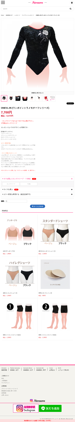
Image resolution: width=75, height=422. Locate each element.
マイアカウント (5, 382)
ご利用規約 (4, 380)
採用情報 (3, 393)
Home (2, 15)
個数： (3, 201)
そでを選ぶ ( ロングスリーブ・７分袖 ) (19, 179)
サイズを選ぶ (10, 189)
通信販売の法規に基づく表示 (9, 390)
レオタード (17, 15)
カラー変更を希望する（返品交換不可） (17, 194)
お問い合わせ (4, 395)
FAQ (2, 378)
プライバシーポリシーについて (9, 388)
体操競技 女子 (9, 15)
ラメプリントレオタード (28, 15)
